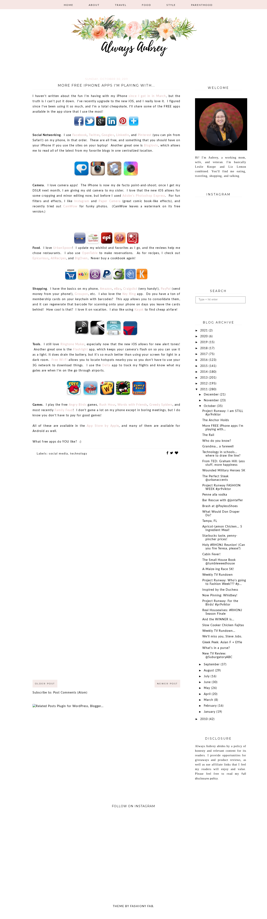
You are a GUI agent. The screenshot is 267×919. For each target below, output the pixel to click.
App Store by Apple (103, 425)
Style (171, 5)
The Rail (208, 435)
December (212, 394)
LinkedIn (122, 135)
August (209, 670)
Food (146, 5)
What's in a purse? (216, 648)
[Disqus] (106, 518)
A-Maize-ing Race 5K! (218, 569)
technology (78, 453)
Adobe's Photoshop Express (143, 195)
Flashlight (80, 349)
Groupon (81, 294)
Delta (106, 365)
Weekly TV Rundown (217, 574)
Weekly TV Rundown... (218, 630)
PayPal (166, 288)
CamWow (70, 206)
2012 (204, 383)
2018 (204, 348)
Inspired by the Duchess (220, 589)
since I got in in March (147, 96)
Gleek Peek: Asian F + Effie (222, 642)
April (208, 694)
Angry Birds (78, 404)
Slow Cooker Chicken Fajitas (223, 625)
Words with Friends (132, 404)
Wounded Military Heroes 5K (223, 470)
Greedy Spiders (161, 404)
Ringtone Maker (72, 344)
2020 (204, 336)
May (207, 688)
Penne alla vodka (214, 494)
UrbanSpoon (62, 248)
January (210, 711)
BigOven (81, 258)
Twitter (94, 135)
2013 (204, 377)
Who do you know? (216, 440)
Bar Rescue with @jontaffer (222, 500)
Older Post (45, 683)
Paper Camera (110, 201)
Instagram (81, 201)
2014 (204, 371)
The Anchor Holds (215, 420)
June (208, 682)
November (212, 400)
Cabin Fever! (211, 554)
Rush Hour (107, 404)
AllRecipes (58, 258)
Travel (120, 5)
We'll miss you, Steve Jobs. (222, 636)
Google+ (108, 135)
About (94, 5)
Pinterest (145, 135)
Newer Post (167, 683)
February (211, 705)
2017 (204, 354)
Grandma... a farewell (218, 446)
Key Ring (129, 294)
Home (68, 5)
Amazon (106, 288)
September (212, 664)
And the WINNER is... (218, 619)
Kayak (139, 309)
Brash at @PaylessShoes (220, 506)
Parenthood (202, 5)
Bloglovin (151, 145)
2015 (204, 366)
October (210, 406)
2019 (204, 342)
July (207, 676)
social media (58, 453)
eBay (117, 288)
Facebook (79, 135)
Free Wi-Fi (60, 360)
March (209, 700)
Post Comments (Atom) (70, 692)
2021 (204, 330)
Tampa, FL (209, 521)
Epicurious (41, 258)
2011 (204, 389)
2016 (204, 360)
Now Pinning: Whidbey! (219, 595)
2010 (204, 719)
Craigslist (130, 288)
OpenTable (90, 253)
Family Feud (64, 410)
